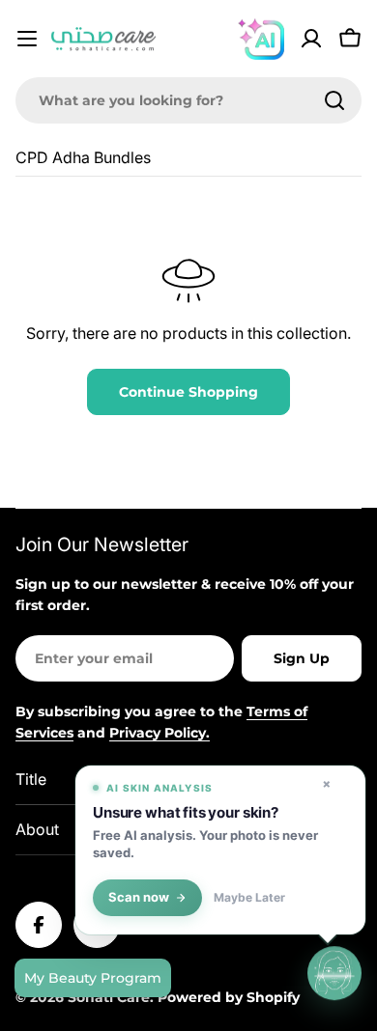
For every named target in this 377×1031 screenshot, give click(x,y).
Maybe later (249, 898)
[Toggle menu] (27, 38)
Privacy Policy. (159, 732)
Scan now (138, 897)
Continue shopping (188, 392)
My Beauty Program (92, 978)
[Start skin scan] (334, 973)
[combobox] (188, 100)
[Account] (311, 38)
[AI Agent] (261, 38)
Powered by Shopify (229, 997)
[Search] (334, 100)
